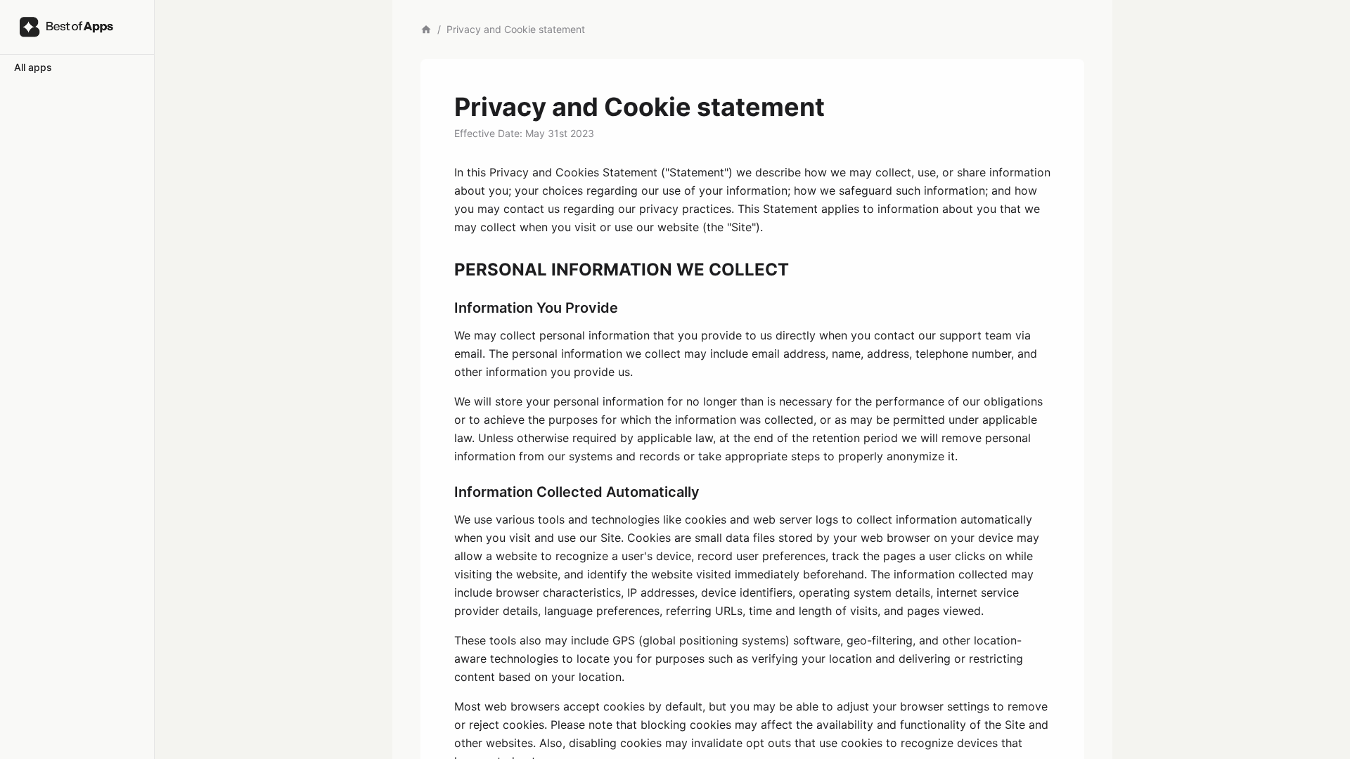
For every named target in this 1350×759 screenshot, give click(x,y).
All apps (33, 67)
